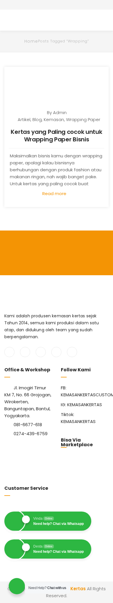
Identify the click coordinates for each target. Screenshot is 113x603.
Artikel (24, 119)
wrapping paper (83, 119)
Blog (37, 119)
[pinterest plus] (56, 352)
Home (31, 41)
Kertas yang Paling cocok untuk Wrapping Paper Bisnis (56, 135)
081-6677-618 (28, 425)
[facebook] (9, 352)
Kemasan (54, 119)
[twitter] (25, 352)
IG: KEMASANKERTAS (81, 405)
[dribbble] (72, 352)
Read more (55, 193)
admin (60, 112)
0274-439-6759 (31, 434)
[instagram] (41, 352)
